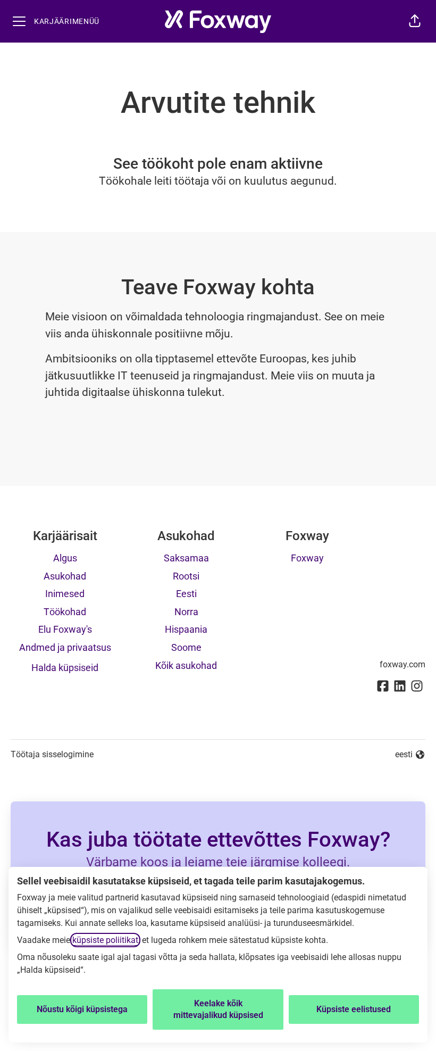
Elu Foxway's (65, 629)
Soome (186, 647)
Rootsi (186, 576)
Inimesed (65, 593)
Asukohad (65, 576)
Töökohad (65, 611)
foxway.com (402, 664)
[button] (415, 21)
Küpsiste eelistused (353, 1009)
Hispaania (186, 629)
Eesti (186, 593)
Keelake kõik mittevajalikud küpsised (218, 1009)
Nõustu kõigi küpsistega (82, 1009)
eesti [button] (410, 755)
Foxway (307, 558)
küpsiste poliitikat (105, 940)
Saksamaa (186, 558)
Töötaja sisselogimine (52, 754)
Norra (186, 611)
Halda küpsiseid (64, 667)
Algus (65, 558)
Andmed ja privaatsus (65, 647)
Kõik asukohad (186, 665)
